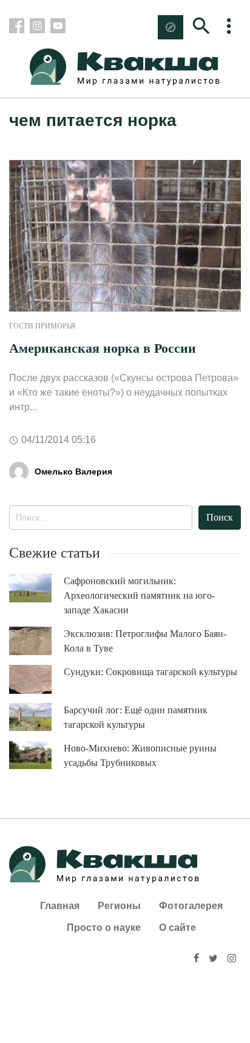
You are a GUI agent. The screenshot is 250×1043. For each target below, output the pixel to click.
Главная (59, 906)
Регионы (119, 906)
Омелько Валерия (73, 471)
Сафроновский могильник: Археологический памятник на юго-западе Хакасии (139, 595)
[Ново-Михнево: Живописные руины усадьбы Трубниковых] (36, 755)
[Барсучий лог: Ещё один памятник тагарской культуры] (36, 717)
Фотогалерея (191, 906)
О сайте (177, 927)
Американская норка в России (102, 348)
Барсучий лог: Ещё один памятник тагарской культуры (136, 717)
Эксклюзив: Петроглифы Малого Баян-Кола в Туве (145, 640)
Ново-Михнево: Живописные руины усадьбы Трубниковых (140, 755)
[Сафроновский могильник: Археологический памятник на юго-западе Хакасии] (36, 588)
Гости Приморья (42, 326)
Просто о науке (104, 927)
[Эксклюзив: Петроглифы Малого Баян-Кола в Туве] (36, 641)
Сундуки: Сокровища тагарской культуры (150, 672)
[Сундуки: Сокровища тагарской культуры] (36, 679)
